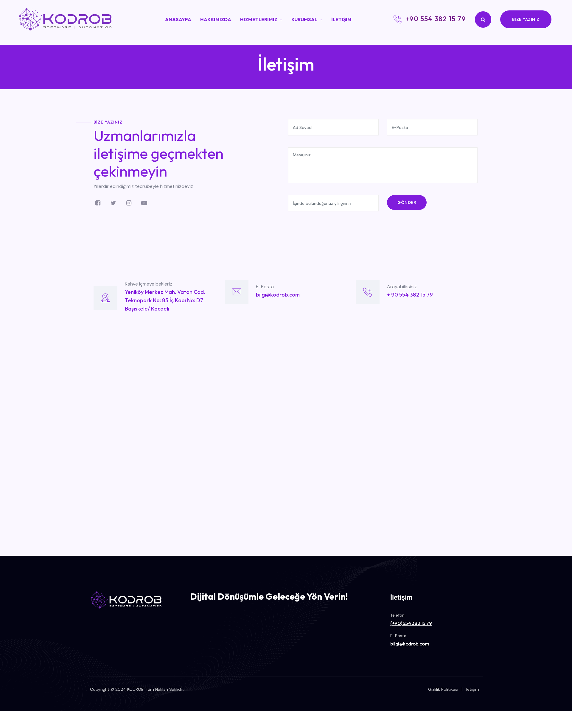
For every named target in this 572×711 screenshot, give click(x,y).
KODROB (135, 689)
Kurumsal (304, 19)
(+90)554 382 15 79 (411, 623)
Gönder (406, 202)
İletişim (341, 19)
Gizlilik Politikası (443, 689)
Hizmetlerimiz (258, 19)
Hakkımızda (215, 19)
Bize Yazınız (526, 19)
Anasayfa (178, 19)
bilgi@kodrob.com (409, 643)
